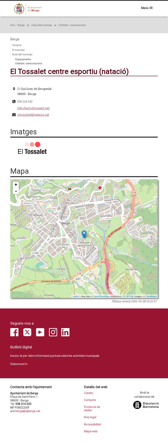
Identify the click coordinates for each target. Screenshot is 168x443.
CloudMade (151, 296)
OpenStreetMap (101, 296)
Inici (12, 25)
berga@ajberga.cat (27, 411)
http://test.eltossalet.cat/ (33, 108)
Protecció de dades (92, 409)
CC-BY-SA (128, 296)
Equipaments (23, 59)
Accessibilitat (92, 424)
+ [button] (16, 184)
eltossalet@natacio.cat (33, 115)
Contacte (90, 400)
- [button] (16, 191)
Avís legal (90, 417)
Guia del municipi (42, 25)
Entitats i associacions (73, 25)
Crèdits (88, 393)
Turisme (16, 45)
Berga (21, 25)
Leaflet (76, 296)
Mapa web (91, 431)
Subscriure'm (18, 364)
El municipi (18, 49)
